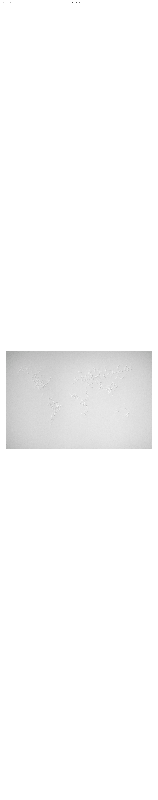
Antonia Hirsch (7, 3)
